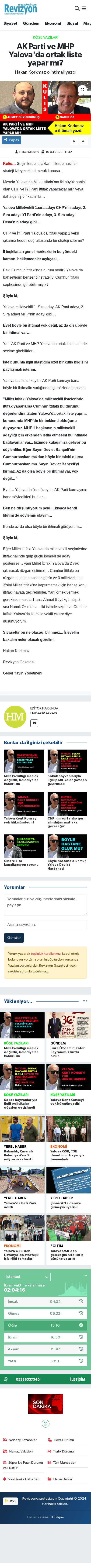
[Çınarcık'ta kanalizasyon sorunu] (24, 846)
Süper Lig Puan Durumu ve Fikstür (23, 1465)
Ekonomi (53, 23)
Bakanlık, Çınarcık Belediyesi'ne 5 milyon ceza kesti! (18, 1155)
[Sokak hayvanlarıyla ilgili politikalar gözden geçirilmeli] (67, 761)
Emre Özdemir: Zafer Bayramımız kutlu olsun (67, 1052)
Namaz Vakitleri (21, 1451)
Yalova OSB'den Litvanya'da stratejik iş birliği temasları (21, 1255)
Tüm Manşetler (64, 1462)
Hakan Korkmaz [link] (16, 651)
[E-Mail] (34, 723)
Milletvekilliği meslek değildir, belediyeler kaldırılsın (21, 780)
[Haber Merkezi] (15, 717)
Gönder (14, 938)
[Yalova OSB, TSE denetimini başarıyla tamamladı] (68, 1129)
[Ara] (77, 9)
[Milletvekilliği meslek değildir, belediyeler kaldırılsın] (24, 761)
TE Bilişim (57, 1517)
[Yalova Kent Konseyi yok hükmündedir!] (24, 804)
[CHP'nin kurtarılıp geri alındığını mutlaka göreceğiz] (67, 804)
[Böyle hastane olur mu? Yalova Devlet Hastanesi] (67, 846)
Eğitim (56, 1246)
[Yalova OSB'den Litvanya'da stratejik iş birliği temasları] (22, 1228)
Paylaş (14, 140)
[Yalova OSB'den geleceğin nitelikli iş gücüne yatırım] (68, 1228)
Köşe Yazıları (45, 38)
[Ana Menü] (84, 9)
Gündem (31, 23)
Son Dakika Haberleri (23, 1479)
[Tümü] (85, 1001)
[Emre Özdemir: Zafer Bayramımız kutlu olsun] (68, 1025)
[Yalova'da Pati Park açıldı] (22, 1180)
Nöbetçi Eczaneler (23, 1440)
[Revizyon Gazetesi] (20, 9)
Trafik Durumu (63, 1451)
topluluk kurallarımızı (46, 953)
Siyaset (11, 23)
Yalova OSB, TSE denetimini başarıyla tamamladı (67, 1155)
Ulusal (72, 23)
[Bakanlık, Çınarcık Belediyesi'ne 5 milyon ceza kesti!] (22, 1129)
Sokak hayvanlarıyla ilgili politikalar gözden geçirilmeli (67, 780)
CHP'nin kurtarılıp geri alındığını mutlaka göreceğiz (66, 822)
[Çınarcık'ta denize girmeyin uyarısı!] (68, 1180)
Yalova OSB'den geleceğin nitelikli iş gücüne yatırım (66, 1255)
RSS (12, 1501)
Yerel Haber (15, 1146)
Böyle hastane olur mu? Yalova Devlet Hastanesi (67, 865)
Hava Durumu (64, 1440)
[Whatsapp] (45, 1424)
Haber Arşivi (62, 1479)
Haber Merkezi (29, 152)
